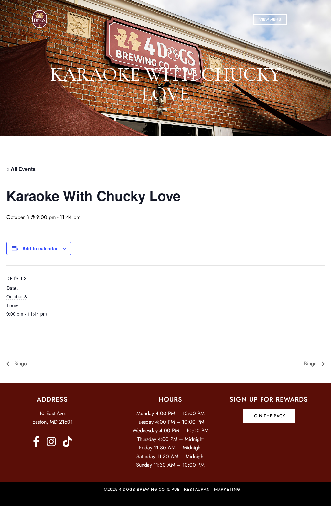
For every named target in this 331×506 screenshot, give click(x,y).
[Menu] (298, 17)
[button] (270, 19)
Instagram (51, 441)
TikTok (67, 441)
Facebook (36, 441)
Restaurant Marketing (212, 489)
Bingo (20, 363)
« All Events (21, 169)
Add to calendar (40, 248)
